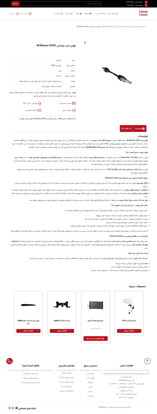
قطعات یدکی (100, 13)
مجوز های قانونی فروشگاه (30, 378)
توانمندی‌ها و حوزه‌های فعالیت (31, 382)
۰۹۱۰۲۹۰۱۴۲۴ (130, 5)
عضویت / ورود (24, 14)
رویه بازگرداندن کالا (66, 386)
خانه (144, 26)
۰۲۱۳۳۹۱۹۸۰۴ (130, 2)
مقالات (77, 13)
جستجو (15, 3)
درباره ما (67, 13)
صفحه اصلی (112, 13)
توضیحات (138, 128)
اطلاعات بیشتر (129, 330)
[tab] (140, 128)
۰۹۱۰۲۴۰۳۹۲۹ (113, 384)
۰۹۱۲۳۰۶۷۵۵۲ (123, 387)
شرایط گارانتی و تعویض (66, 391)
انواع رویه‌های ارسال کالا (66, 377)
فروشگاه (86, 13)
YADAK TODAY (143, 13)
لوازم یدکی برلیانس (135, 26)
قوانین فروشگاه (66, 373)
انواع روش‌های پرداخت (66, 382)
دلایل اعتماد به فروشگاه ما (30, 373)
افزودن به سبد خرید (93, 338)
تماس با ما (57, 13)
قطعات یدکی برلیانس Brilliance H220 (114, 26)
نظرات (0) (125, 128)
